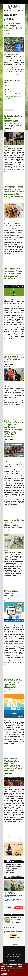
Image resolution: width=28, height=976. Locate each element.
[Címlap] (14, 8)
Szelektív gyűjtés (17, 94)
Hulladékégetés (8, 96)
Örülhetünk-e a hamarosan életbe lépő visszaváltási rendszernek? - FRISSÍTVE (13, 273)
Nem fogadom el (5, 970)
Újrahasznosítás (9, 94)
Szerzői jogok (15, 962)
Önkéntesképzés (10, 870)
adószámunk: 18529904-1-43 (13, 956)
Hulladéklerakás (17, 96)
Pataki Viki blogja (9, 109)
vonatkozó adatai (18, 476)
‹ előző (13, 836)
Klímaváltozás (8, 98)
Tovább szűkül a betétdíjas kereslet (12, 593)
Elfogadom (4, 973)
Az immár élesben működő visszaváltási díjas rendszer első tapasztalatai (13, 121)
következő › (12, 841)
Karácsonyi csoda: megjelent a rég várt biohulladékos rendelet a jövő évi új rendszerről (14, 191)
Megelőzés (7, 91)
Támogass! (14, 944)
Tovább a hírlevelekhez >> (10, 927)
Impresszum (9, 960)
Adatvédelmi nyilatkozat (15, 968)
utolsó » (18, 841)
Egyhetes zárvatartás (10, 872)
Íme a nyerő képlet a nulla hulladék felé (14, 359)
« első (8, 836)
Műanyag (12, 91)
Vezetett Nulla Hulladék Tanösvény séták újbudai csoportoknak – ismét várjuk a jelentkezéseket (14, 866)
